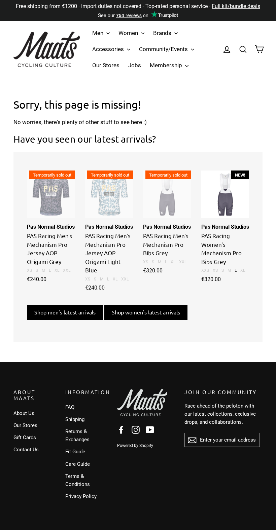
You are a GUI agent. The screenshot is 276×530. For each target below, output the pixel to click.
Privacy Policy (81, 496)
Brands (163, 33)
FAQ (69, 407)
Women (128, 33)
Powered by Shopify (135, 445)
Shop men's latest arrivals (65, 312)
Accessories (108, 49)
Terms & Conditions (77, 480)
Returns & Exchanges (77, 435)
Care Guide (77, 464)
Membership (166, 65)
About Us (23, 413)
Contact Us (26, 450)
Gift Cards (24, 437)
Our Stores (105, 65)
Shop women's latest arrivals (146, 312)
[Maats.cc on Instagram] (136, 429)
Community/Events (164, 49)
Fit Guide (75, 452)
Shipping (74, 419)
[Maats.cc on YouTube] (150, 429)
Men (98, 33)
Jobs (134, 65)
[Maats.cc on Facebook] (121, 429)
